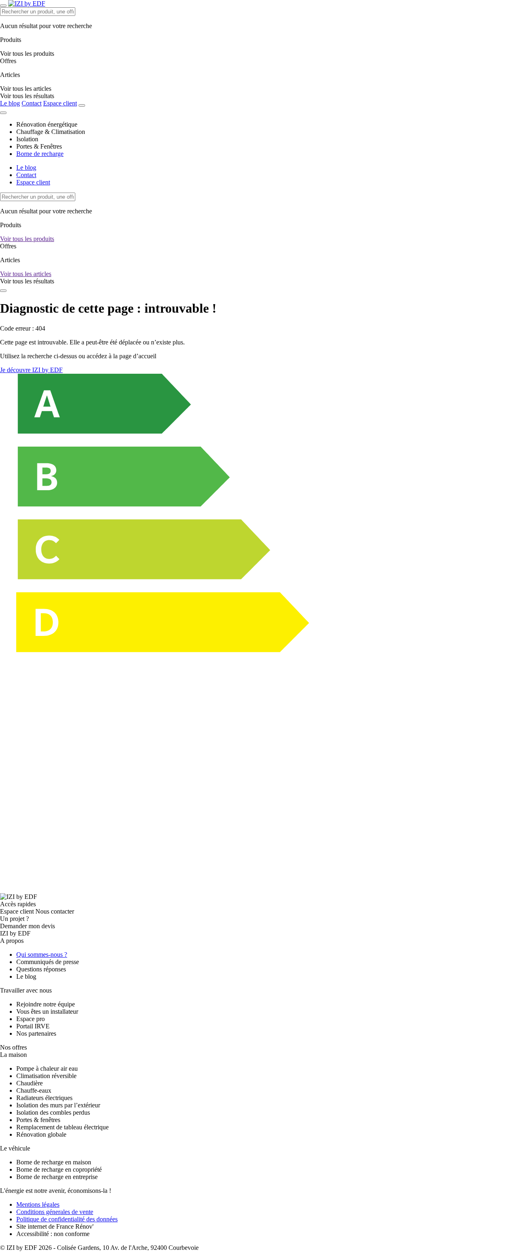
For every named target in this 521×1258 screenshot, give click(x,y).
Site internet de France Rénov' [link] (55, 1226)
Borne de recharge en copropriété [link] (59, 1169)
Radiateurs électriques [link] (44, 1097)
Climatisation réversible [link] (46, 1075)
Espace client (60, 103)
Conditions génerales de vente (54, 1211)
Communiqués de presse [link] (47, 961)
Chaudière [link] (29, 1083)
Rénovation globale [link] (41, 1134)
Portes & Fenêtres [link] (39, 146)
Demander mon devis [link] (27, 926)
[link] (27, 95)
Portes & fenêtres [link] (38, 1119)
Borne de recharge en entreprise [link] (57, 1176)
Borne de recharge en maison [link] (53, 1162)
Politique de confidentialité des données (67, 1219)
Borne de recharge (39, 153)
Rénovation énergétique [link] (46, 124)
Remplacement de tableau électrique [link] (62, 1127)
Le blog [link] (26, 976)
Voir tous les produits (27, 238)
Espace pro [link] (30, 1018)
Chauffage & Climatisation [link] (50, 131)
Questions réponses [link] (41, 969)
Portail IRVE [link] (33, 1026)
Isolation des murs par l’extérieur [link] (58, 1105)
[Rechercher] (82, 105)
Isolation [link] (27, 139)
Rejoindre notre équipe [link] (45, 1004)
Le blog (10, 103)
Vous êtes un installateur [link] (47, 1011)
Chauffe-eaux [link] (33, 1090)
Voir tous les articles (25, 273)
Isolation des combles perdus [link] (53, 1112)
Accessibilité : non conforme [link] (53, 1233)
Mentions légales (37, 1204)
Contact (32, 103)
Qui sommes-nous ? (41, 954)
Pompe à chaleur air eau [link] (47, 1068)
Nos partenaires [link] (36, 1033)
